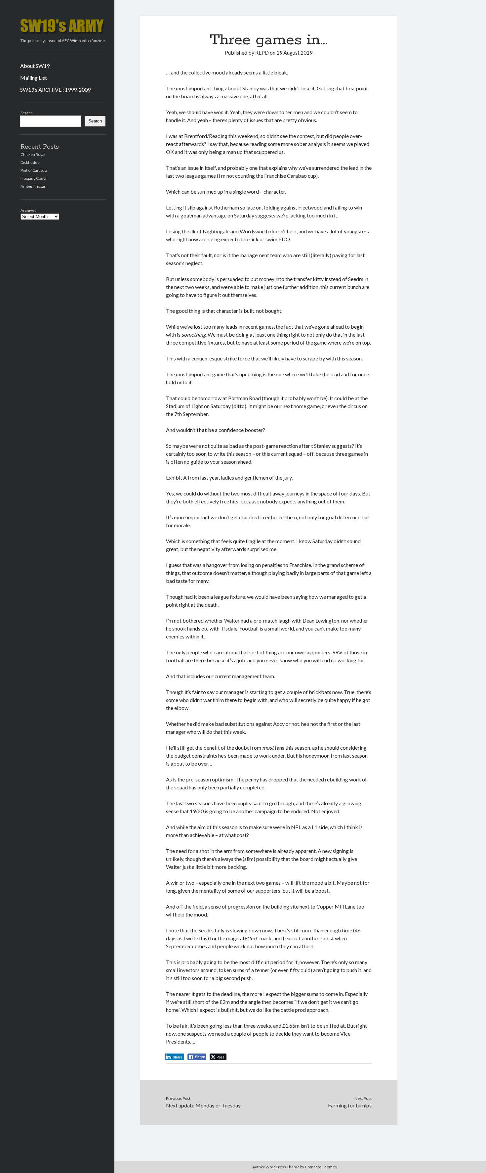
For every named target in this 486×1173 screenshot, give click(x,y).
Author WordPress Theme (276, 1166)
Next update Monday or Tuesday (203, 1105)
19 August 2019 (294, 52)
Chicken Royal (32, 154)
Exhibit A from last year (192, 477)
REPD (262, 52)
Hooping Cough (34, 178)
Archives (28, 210)
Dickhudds (29, 162)
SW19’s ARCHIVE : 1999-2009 (55, 89)
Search (26, 112)
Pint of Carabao (33, 170)
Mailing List (33, 77)
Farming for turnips (350, 1105)
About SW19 (35, 66)
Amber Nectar (33, 186)
